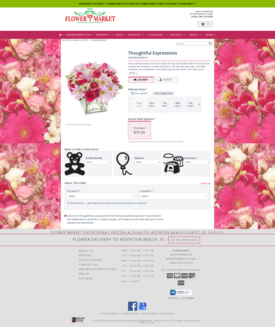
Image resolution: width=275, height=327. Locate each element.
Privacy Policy (164, 320)
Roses (119, 34)
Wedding (102, 34)
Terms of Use (146, 322)
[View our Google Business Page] (142, 310)
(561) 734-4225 (206, 16)
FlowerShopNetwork (139, 320)
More (209, 34)
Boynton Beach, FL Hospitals (158, 313)
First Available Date (163, 93)
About (194, 34)
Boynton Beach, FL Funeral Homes (120, 313)
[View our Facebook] (132, 310)
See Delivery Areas (184, 240)
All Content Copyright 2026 (109, 320)
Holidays (176, 34)
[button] (205, 24)
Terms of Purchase (187, 320)
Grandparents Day (78, 34)
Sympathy (134, 34)
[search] (210, 43)
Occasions (155, 34)
